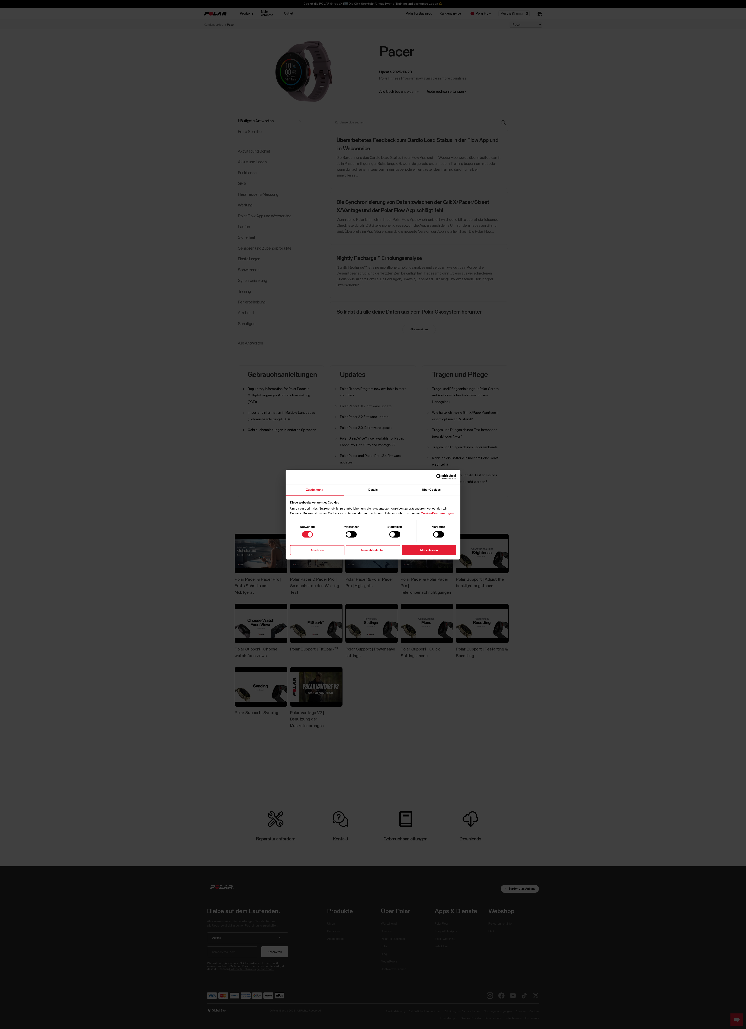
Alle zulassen (429, 550)
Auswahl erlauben (373, 550)
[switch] (351, 534)
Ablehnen (317, 550)
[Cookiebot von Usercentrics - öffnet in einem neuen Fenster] (439, 477)
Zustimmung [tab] (314, 489)
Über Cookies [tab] (431, 489)
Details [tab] (373, 489)
